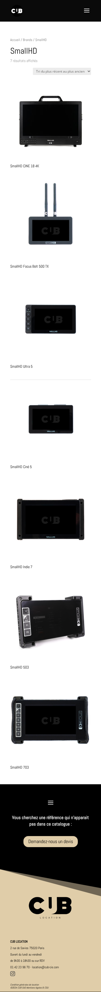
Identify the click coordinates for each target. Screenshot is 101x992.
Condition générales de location (24, 984)
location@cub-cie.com (45, 967)
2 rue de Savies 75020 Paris (27, 948)
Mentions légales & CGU (37, 987)
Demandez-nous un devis (50, 841)
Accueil (15, 40)
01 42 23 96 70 (20, 967)
